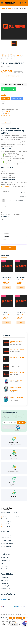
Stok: (2, 80)
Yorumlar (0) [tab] (15, 122)
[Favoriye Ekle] (25, 98)
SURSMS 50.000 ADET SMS (17, 350)
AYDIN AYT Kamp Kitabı (16, 380)
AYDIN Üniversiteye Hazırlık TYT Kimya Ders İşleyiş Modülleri (16, 389)
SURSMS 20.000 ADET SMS (9, 312)
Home (3, 8)
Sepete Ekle (5, 98)
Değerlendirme (5, 233)
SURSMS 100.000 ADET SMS (10, 277)
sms (10, 113)
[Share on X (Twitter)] (5, 55)
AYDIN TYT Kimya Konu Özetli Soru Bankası (16, 398)
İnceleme (3, 239)
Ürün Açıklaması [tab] (5, 122)
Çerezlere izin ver (14, 624)
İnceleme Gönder (8, 248)
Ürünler (9, 8)
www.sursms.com (7, 186)
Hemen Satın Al (16, 98)
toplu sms (14, 113)
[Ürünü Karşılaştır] (3, 103)
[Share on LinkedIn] (11, 55)
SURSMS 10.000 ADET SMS (17, 372)
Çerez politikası (12, 621)
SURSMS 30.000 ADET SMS (17, 357)
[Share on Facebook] (2, 55)
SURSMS (8, 111)
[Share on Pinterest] (8, 55)
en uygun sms (7, 115)
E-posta (3, 226)
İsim (2, 219)
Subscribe (21, 422)
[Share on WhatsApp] (15, 55)
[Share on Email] (18, 55)
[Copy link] (21, 55)
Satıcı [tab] (22, 122)
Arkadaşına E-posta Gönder (8, 58)
